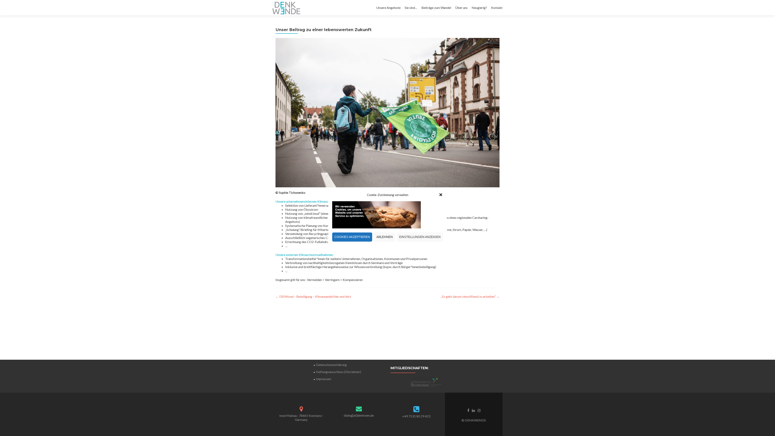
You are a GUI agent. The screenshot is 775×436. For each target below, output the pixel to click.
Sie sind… (411, 7)
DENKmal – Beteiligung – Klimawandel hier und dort (313, 296)
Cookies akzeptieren (352, 237)
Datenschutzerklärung (331, 365)
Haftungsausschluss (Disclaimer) (338, 372)
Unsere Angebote (388, 7)
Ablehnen (384, 237)
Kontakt (497, 7)
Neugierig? (479, 7)
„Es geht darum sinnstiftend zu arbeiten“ (470, 296)
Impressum (323, 379)
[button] (441, 195)
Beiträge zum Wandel (436, 7)
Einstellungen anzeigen (420, 237)
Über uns (461, 7)
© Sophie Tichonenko (290, 192)
